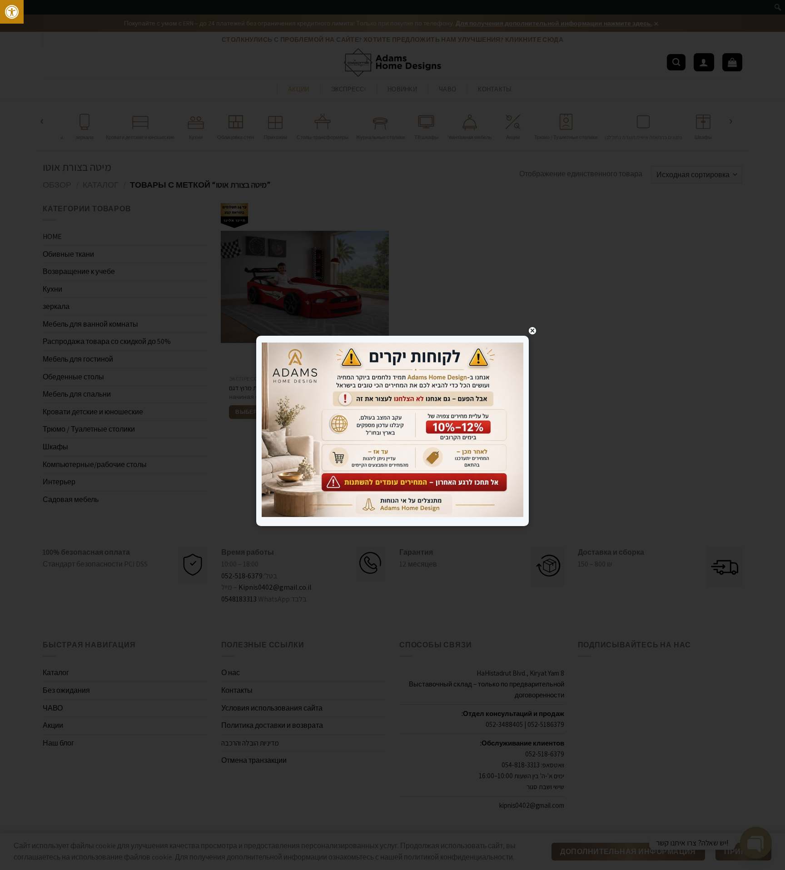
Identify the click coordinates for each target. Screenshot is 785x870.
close (532, 330)
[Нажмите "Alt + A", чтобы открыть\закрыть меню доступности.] (12, 12)
